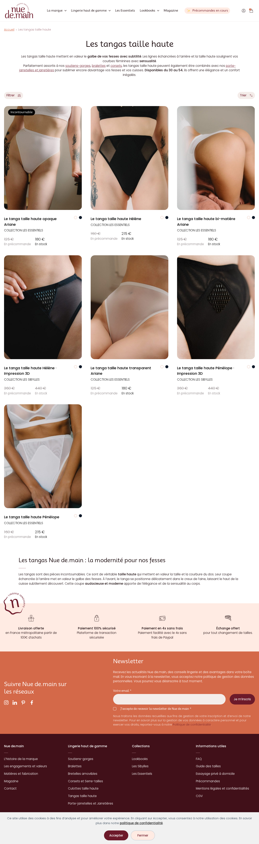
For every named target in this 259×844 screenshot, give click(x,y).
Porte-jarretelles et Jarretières (90, 803)
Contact (10, 788)
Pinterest (23, 702)
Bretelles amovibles (82, 774)
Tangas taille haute (82, 796)
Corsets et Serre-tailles (85, 781)
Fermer (142, 835)
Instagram (6, 702)
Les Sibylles (140, 766)
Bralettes (75, 766)
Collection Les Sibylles (22, 379)
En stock (41, 241)
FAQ (199, 759)
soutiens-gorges (77, 66)
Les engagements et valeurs (25, 766)
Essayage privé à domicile (215, 774)
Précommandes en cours (210, 11)
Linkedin (15, 702)
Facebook (32, 702)
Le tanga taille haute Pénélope (31, 517)
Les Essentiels (125, 11)
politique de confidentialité (141, 823)
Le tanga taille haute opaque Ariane (30, 221)
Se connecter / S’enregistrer (243, 10)
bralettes (99, 66)
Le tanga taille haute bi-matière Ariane (206, 221)
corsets (116, 66)
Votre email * (122, 691)
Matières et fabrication (21, 774)
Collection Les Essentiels (23, 230)
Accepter (116, 835)
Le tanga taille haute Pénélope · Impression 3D (205, 371)
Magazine (171, 11)
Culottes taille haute (83, 788)
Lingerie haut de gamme (89, 11)
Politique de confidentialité (192, 724)
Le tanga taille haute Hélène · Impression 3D (30, 371)
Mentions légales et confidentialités (222, 788)
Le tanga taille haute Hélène (116, 218)
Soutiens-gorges (80, 759)
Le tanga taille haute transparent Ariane (121, 371)
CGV (199, 796)
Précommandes (208, 781)
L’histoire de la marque (21, 759)
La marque (55, 11)
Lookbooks (147, 11)
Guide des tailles (208, 766)
